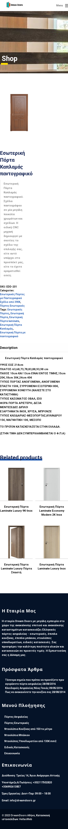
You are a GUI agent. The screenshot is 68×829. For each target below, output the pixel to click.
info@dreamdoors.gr (23, 800)
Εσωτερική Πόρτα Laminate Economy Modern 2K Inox (51, 510)
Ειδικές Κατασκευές (16, 747)
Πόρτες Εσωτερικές (12, 305)
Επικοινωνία (12, 753)
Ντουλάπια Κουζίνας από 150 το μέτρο (28, 729)
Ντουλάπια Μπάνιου (17, 735)
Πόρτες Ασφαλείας (16, 716)
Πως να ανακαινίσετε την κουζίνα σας (28, 692)
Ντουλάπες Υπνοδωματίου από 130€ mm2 (30, 741)
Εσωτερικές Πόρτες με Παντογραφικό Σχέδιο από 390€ (12, 298)
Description (9, 348)
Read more (17, 496)
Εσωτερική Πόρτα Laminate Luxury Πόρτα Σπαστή (16, 568)
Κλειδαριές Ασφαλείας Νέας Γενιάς (27, 688)
